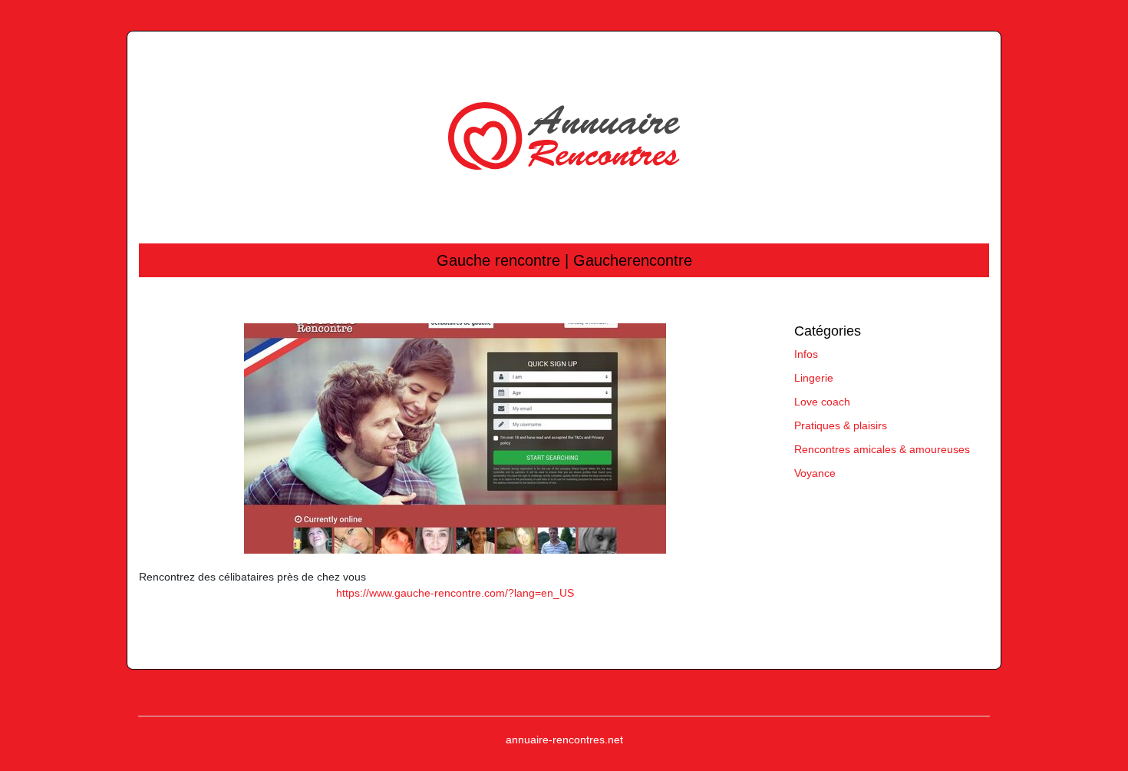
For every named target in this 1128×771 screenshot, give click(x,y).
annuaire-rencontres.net (564, 739)
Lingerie (813, 378)
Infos (806, 354)
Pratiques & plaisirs (840, 425)
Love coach (822, 401)
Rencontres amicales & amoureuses (882, 449)
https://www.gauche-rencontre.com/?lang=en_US (455, 593)
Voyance (815, 473)
